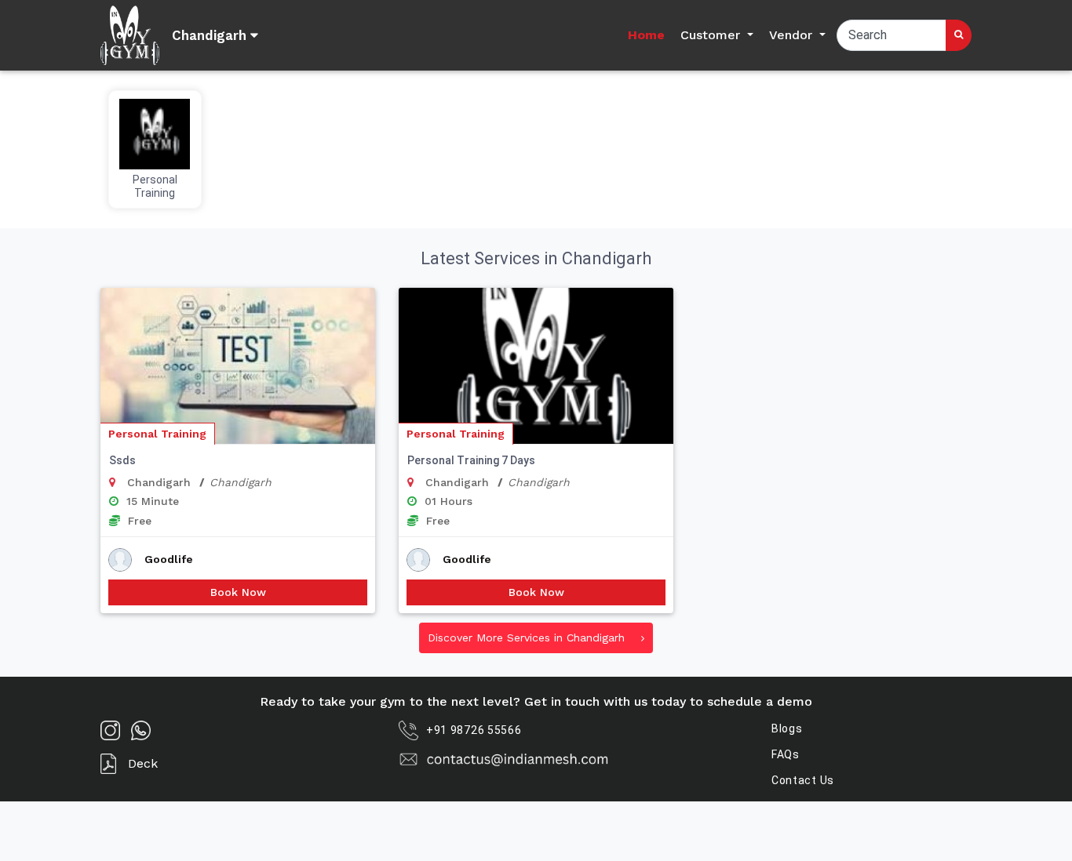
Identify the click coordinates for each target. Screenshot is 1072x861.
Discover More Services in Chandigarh (528, 637)
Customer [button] (712, 34)
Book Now (238, 592)
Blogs (787, 728)
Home (646, 34)
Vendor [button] (792, 34)
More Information (238, 404)
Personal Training (157, 433)
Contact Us (802, 780)
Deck (143, 763)
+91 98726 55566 (474, 730)
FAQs (785, 754)
